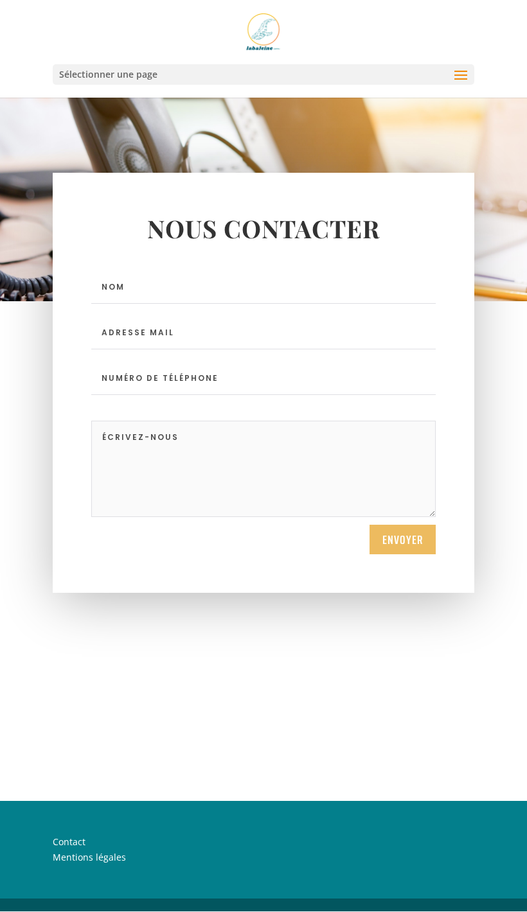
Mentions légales (89, 857)
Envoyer (402, 539)
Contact (69, 842)
